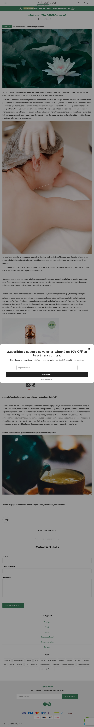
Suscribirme (47, 374)
